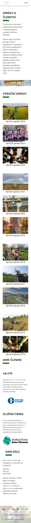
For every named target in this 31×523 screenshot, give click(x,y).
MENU (26, 3)
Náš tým (6, 471)
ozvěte (9, 488)
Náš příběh (7, 474)
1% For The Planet (16, 380)
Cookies (15, 521)
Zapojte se (7, 486)
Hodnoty (6, 469)
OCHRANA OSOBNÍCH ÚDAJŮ (14, 519)
